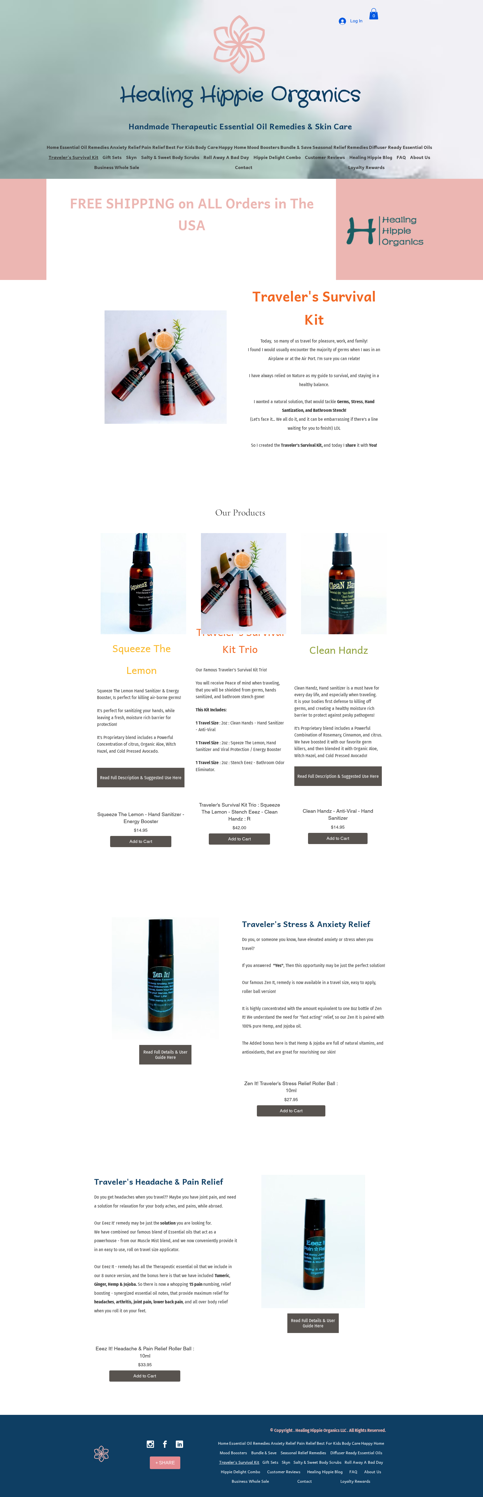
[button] (373, 14)
